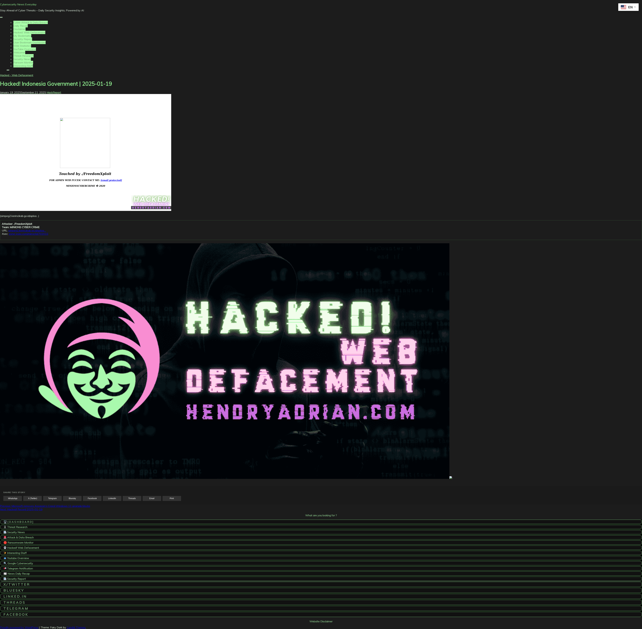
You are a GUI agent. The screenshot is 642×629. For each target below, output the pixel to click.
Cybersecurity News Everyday (18, 4)
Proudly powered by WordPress (19, 627)
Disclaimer (19, 29)
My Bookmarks (22, 35)
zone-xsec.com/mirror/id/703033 (28, 233)
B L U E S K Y (13, 590)
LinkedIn (112, 498)
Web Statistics (22, 45)
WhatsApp (12, 498)
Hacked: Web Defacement (29, 32)
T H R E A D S (14, 602)
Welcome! (19, 52)
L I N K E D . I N (15, 596)
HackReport (54, 92)
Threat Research (23, 55)
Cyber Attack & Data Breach (30, 22)
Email (151, 498)
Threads (132, 498)
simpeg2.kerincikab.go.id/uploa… (27, 230)
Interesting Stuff (23, 65)
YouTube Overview (24, 49)
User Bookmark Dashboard (29, 42)
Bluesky (72, 498)
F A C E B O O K (16, 614)
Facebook (92, 498)
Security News (22, 59)
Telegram (52, 498)
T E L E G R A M (16, 608)
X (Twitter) (32, 498)
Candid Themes (76, 627)
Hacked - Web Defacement (16, 75)
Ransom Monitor (23, 62)
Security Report (22, 39)
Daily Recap (20, 25)
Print (172, 498)
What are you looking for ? (321, 515)
